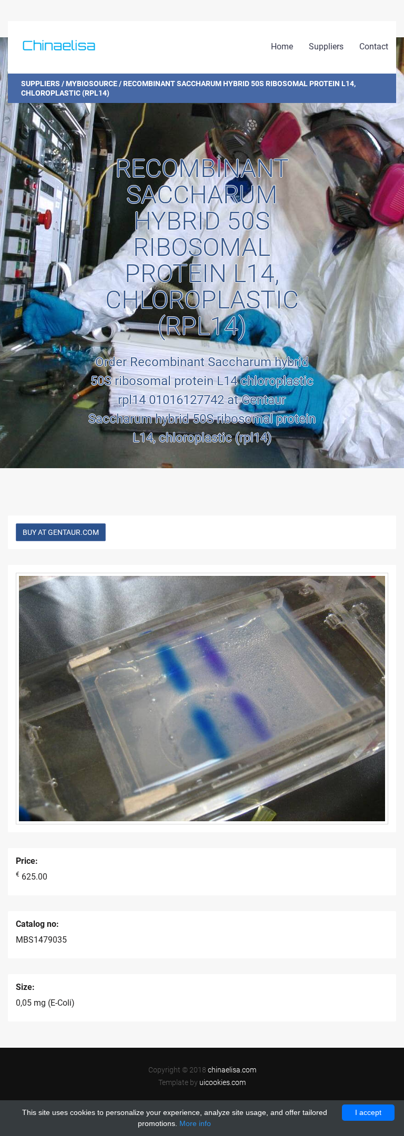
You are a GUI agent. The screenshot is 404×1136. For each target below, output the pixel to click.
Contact (373, 46)
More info (195, 1123)
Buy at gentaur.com (61, 532)
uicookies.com (222, 1082)
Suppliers (326, 46)
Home (282, 46)
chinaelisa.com (232, 1070)
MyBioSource (91, 83)
